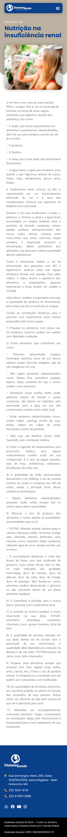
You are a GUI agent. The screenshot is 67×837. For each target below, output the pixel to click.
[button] (58, 8)
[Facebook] (13, 807)
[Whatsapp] (6, 807)
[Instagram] (25, 807)
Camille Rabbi (50, 826)
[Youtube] (19, 807)
